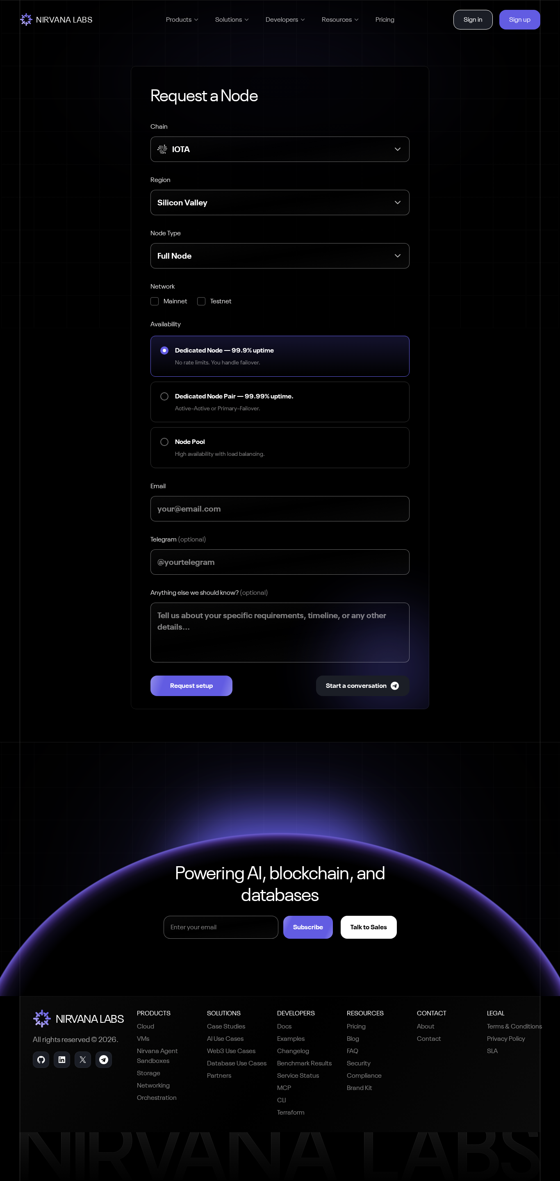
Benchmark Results (304, 1063)
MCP (284, 1087)
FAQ (352, 1050)
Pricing (385, 19)
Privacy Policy (506, 1038)
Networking (153, 1085)
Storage (148, 1072)
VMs (143, 1038)
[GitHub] (41, 1059)
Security (359, 1063)
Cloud (145, 1026)
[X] (83, 1059)
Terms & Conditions (514, 1026)
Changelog (293, 1050)
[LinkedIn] (62, 1059)
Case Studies (226, 1026)
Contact (429, 1038)
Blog (353, 1038)
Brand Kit (359, 1087)
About (426, 1026)
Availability (165, 324)
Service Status (298, 1075)
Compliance (364, 1075)
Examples (291, 1038)
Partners (219, 1075)
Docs (284, 1026)
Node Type (165, 233)
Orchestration (157, 1097)
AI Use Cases (225, 1038)
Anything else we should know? (209, 592)
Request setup (191, 685)
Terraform (291, 1112)
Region (160, 179)
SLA (492, 1050)
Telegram (178, 539)
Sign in (473, 19)
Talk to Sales (369, 927)
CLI (281, 1100)
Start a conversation (356, 685)
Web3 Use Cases (231, 1050)
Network (162, 286)
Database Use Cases (236, 1063)
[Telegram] (104, 1059)
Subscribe (308, 927)
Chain (159, 126)
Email (158, 485)
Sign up (519, 19)
